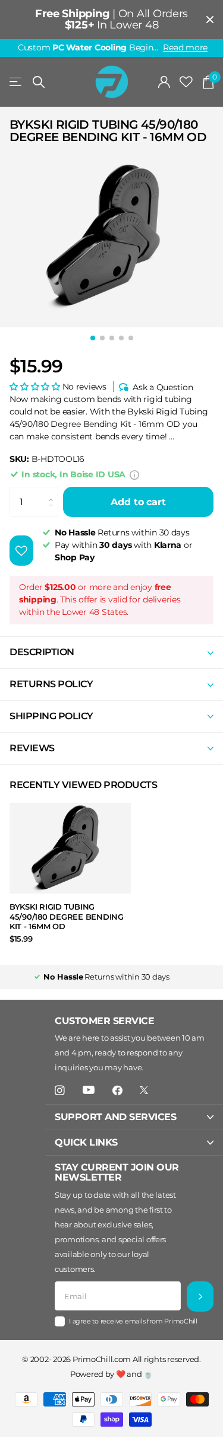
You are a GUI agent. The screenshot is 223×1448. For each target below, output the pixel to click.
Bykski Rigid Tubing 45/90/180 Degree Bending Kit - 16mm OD (67, 916)
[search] (39, 82)
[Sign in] (164, 82)
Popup (134, 474)
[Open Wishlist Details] (186, 82)
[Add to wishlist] (21, 550)
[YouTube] (89, 1090)
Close (210, 19)
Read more (185, 47)
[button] (35, 386)
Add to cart (138, 502)
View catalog (16, 82)
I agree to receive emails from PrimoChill (133, 1321)
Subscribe (200, 1296)
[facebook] (117, 1091)
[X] (144, 1090)
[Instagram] (60, 1091)
